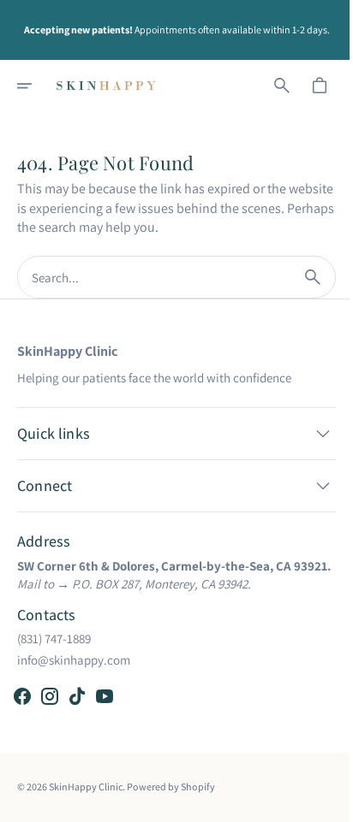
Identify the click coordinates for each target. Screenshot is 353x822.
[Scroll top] (319, 801)
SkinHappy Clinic (86, 786)
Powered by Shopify (171, 786)
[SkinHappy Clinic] (106, 85)
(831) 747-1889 (54, 638)
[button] (36, 85)
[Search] (300, 277)
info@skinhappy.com (73, 660)
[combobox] (148, 277)
